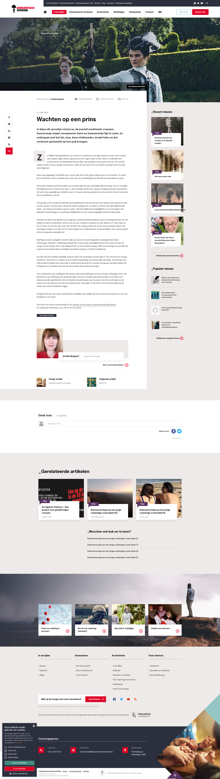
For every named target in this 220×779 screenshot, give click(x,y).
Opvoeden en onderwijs (160, 670)
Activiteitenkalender (66, 3)
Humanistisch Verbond (80, 12)
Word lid (184, 12)
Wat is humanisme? (84, 670)
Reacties (125, 99)
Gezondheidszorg (157, 675)
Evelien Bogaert (57, 99)
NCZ (91, 3)
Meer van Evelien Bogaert (113, 365)
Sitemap (86, 771)
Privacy (64, 771)
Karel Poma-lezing (121, 688)
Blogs (42, 675)
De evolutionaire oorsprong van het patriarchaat (169, 295)
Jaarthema (154, 665)
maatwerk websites (62, 776)
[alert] (19, 750)
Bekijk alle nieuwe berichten (168, 256)
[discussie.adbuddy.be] (110, 426)
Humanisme (135, 12)
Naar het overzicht (49, 33)
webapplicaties (42, 776)
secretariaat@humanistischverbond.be (96, 751)
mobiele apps (52, 776)
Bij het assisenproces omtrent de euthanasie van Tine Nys (171, 280)
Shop (104, 3)
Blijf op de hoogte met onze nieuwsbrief (70, 699)
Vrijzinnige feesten (82, 3)
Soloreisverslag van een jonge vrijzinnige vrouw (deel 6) (112, 551)
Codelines (52, 774)
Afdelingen (119, 12)
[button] (19, 773)
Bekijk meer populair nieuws (168, 338)
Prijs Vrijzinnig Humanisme (124, 679)
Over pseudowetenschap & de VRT (172, 309)
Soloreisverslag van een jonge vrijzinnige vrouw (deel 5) (112, 557)
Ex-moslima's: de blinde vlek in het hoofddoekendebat (171, 325)
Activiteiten (103, 12)
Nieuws (43, 665)
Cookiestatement (75, 771)
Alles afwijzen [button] (19, 769)
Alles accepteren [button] (19, 763)
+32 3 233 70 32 (54, 751)
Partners (98, 3)
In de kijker (59, 12)
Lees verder (18, 743)
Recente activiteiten (121, 675)
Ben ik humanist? (83, 665)
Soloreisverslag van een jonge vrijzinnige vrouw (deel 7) (112, 545)
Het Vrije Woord (52, 3)
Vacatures (110, 3)
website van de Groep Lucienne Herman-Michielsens (94, 304)
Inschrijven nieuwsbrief (123, 3)
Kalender (43, 670)
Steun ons (200, 12)
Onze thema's (82, 675)
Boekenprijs (118, 684)
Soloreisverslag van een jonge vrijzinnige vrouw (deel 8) (112, 538)
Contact (149, 12)
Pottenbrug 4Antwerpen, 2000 (138, 753)
